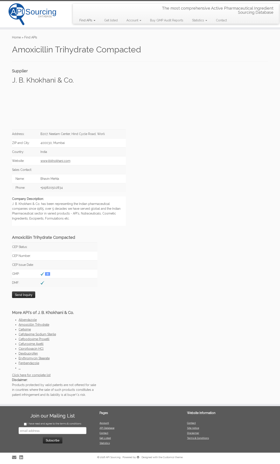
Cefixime (25, 329)
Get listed (111, 20)
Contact (221, 20)
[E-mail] (15, 457)
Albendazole (28, 320)
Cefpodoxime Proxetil (34, 339)
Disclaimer (193, 433)
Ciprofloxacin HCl (31, 348)
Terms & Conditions (198, 438)
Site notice (193, 428)
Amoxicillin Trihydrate (34, 324)
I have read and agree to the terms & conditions (54, 423)
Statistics (198, 20)
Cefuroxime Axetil (31, 344)
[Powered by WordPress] (138, 456)
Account (132, 20)
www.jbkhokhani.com (55, 161)
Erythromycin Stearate (34, 358)
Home (16, 37)
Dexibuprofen (28, 353)
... (20, 368)
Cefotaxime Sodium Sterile (37, 334)
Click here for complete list (31, 375)
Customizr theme (173, 457)
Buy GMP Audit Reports (166, 20)
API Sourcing (113, 457)
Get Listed (105, 438)
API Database (107, 428)
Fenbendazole (29, 363)
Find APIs (86, 20)
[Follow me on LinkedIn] (22, 457)
